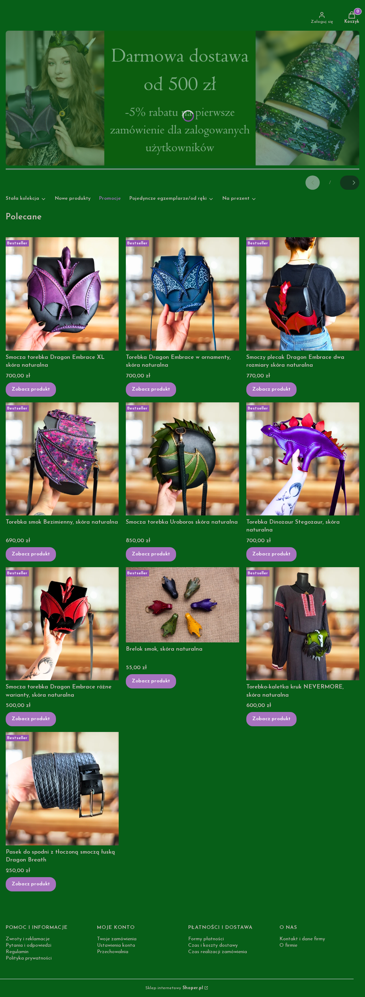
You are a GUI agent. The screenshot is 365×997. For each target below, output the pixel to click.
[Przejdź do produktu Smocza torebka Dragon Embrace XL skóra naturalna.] (62, 293)
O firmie (288, 945)
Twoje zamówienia (117, 939)
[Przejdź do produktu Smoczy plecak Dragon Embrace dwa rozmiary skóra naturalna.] (302, 293)
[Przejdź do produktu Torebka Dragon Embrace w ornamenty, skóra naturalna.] (182, 293)
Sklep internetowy (174, 988)
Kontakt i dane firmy (302, 939)
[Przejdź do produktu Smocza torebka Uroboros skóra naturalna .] (182, 458)
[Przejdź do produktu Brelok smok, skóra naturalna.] (182, 604)
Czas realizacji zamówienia (217, 952)
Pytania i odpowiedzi (28, 945)
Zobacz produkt (31, 389)
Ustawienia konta (116, 945)
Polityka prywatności (29, 958)
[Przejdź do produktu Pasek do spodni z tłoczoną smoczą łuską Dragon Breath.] (62, 788)
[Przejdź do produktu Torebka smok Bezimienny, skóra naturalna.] (62, 458)
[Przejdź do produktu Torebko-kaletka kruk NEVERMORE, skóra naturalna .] (302, 623)
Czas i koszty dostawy (213, 945)
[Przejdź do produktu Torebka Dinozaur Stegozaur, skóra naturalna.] (302, 458)
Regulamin (17, 952)
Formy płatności (206, 939)
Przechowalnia (112, 952)
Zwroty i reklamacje (28, 939)
